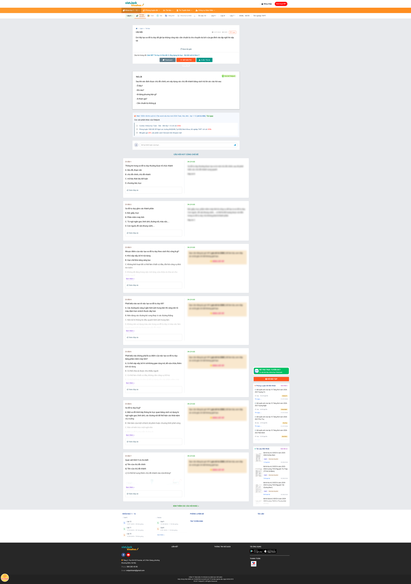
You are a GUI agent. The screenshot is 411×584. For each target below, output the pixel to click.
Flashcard (168, 60)
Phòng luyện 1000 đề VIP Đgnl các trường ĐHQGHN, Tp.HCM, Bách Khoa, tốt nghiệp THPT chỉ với (175, 129)
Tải (205, 60)
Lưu (233, 32)
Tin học (148, 28)
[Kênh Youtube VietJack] (128, 555)
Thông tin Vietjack (222, 547)
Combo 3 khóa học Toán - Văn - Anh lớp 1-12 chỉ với (160, 126)
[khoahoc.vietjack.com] (134, 3)
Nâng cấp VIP (218, 261)
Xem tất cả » (284, 449)
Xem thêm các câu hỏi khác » (186, 506)
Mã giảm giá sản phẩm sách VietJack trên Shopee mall (160, 133)
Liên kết (175, 547)
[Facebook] (123, 555)
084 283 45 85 (132, 567)
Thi (187, 60)
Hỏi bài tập (272, 379)
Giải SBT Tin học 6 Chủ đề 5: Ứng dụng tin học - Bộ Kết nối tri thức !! (173, 55)
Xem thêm (160, 535)
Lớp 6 (142, 28)
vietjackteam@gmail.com (135, 570)
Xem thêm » (130, 279)
